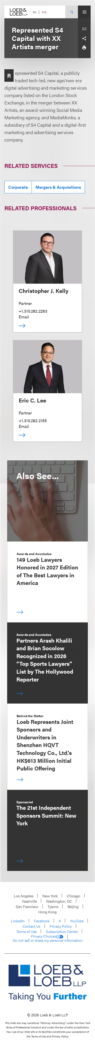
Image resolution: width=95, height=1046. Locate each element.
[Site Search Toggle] (71, 12)
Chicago (73, 895)
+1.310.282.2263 (33, 311)
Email (24, 317)
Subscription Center (62, 931)
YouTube (76, 920)
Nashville (29, 901)
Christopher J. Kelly (43, 291)
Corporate (18, 187)
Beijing (73, 906)
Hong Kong (47, 911)
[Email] (84, 29)
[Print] (84, 47)
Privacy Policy (61, 926)
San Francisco (27, 906)
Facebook (42, 920)
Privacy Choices (43, 936)
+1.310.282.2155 (33, 420)
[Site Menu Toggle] (84, 12)
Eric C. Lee (32, 400)
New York (50, 895)
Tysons (53, 906)
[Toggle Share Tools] (84, 38)
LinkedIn (18, 920)
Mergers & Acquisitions (58, 187)
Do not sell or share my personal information (48, 940)
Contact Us (31, 926)
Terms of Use (27, 931)
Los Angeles (23, 895)
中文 (44, 12)
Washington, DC (59, 901)
